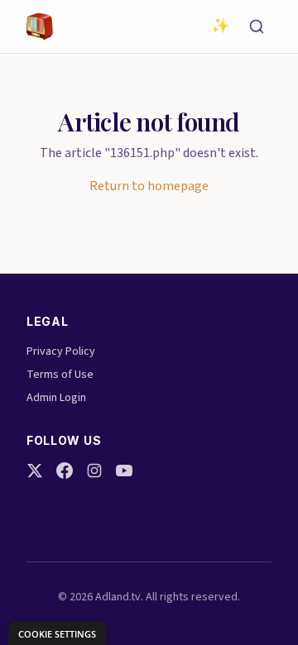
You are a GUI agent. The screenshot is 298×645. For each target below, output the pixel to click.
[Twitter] (34, 470)
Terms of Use (60, 374)
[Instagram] (94, 470)
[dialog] (57, 633)
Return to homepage (149, 186)
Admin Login (56, 397)
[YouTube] (124, 470)
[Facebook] (64, 470)
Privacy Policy (60, 351)
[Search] (257, 26)
